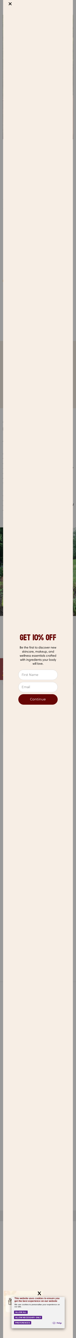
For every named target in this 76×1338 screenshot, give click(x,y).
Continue (38, 699)
